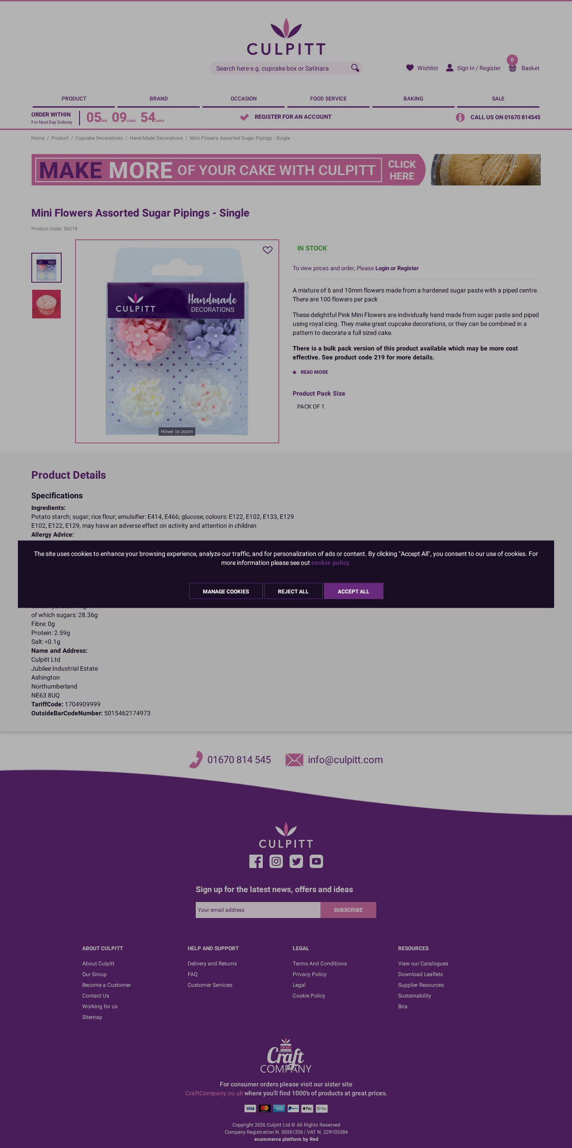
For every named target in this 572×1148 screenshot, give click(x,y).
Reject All (293, 591)
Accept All (354, 591)
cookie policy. (331, 562)
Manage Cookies (226, 591)
